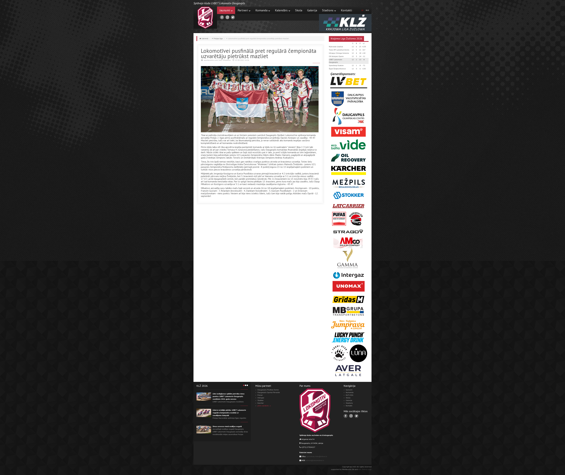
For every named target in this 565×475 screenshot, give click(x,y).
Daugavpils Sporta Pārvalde (268, 392)
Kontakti (346, 10)
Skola (298, 10)
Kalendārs (281, 10)
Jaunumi (225, 10)
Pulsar (260, 395)
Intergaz (260, 398)
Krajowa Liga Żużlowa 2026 (346, 38)
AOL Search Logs (365, 469)
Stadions (327, 10)
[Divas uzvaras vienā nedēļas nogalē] (203, 429)
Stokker (260, 400)
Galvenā (205, 38)
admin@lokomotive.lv (315, 460)
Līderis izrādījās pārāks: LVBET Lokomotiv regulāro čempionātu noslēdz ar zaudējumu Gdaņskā (229, 412)
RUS (367, 10)
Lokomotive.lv (205, 18)
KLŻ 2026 (349, 395)
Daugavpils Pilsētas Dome (268, 390)
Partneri (243, 10)
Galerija (312, 10)
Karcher (260, 403)
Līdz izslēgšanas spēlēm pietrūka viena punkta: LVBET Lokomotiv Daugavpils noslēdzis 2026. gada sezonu (228, 396)
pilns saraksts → (264, 406)
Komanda (261, 10)
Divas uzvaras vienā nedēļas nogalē (227, 426)
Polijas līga (218, 38)
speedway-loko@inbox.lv (316, 456)
